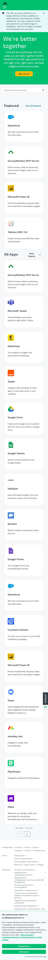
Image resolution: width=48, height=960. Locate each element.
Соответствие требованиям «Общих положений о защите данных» (26, 895)
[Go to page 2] (27, 834)
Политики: (6, 870)
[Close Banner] (44, 13)
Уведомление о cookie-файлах (27, 909)
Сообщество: (7, 847)
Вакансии (18, 865)
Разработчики (39, 850)
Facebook (18, 847)
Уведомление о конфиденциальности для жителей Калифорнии (29, 879)
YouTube (27, 850)
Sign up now (24, 73)
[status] (24, 21)
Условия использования (24, 870)
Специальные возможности (25, 906)
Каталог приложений (23, 858)
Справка (40, 865)
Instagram (18, 850)
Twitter (27, 847)
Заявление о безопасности (25, 890)
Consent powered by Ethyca (33, 956)
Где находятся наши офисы (26, 861)
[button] (45, 701)
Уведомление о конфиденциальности (23, 873)
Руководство (19, 855)
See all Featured (33, 105)
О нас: (4, 855)
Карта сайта (29, 865)
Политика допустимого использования (23, 886)
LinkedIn (35, 847)
